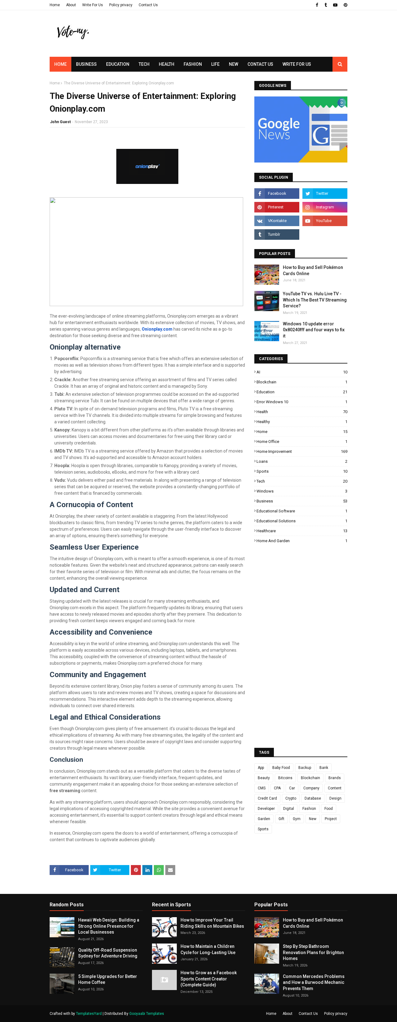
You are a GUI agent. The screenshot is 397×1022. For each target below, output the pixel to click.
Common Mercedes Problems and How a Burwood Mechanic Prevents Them (314, 982)
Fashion (309, 808)
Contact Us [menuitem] (260, 64)
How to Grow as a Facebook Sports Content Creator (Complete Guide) (209, 978)
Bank (323, 767)
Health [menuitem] (166, 64)
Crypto (290, 798)
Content (334, 788)
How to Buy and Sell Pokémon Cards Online (313, 270)
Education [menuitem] (117, 64)
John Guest (60, 122)
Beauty (264, 778)
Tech (301, 481)
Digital (288, 808)
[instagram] (324, 207)
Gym (297, 819)
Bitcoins (285, 778)
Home (55, 5)
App (261, 767)
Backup (304, 767)
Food (328, 808)
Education (301, 392)
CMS (261, 788)
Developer (266, 808)
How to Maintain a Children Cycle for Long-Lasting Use (208, 949)
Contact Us (148, 5)
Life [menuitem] (215, 64)
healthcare (301, 531)
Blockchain (301, 382)
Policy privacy (120, 5)
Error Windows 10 (301, 401)
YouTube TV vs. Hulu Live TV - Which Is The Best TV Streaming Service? (315, 299)
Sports (301, 471)
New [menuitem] (233, 64)
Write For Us (92, 5)
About (71, 5)
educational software (301, 511)
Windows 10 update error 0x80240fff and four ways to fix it (314, 329)
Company (311, 788)
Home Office (301, 441)
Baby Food (281, 767)
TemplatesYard (89, 1013)
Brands (334, 778)
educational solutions (301, 521)
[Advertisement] (234, 45)
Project (331, 819)
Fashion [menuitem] (193, 64)
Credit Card (267, 798)
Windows (301, 491)
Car (292, 788)
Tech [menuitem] (144, 64)
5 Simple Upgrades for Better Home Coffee (107, 979)
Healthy (301, 421)
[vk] (276, 221)
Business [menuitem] (86, 64)
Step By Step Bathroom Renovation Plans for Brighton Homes (313, 952)
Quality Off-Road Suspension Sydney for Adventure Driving (107, 953)
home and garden (301, 540)
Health (301, 411)
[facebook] (317, 5)
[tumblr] (325, 5)
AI (301, 372)
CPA (277, 788)
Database (313, 798)
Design (335, 798)
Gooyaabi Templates (146, 1013)
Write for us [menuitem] (297, 64)
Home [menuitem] (60, 64)
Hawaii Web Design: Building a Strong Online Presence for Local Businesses (108, 926)
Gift (281, 819)
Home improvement (301, 451)
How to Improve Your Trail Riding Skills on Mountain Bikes (212, 923)
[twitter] (324, 193)
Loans (301, 461)
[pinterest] (344, 5)
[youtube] (335, 5)
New (312, 819)
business (301, 501)
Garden (264, 819)
